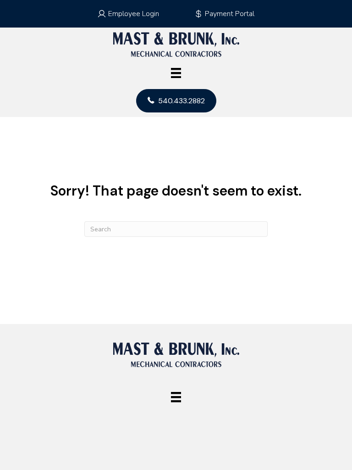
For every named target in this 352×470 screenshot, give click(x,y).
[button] (128, 14)
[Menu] (176, 73)
